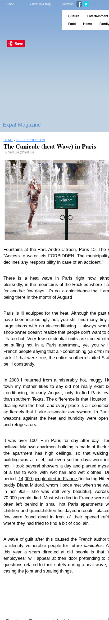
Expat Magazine (22, 125)
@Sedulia (27, 152)
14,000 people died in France (48, 478)
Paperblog (29, 20)
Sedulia (13, 152)
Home (10, 4)
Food (72, 24)
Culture (73, 16)
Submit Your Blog (40, 4)
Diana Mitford (30, 485)
